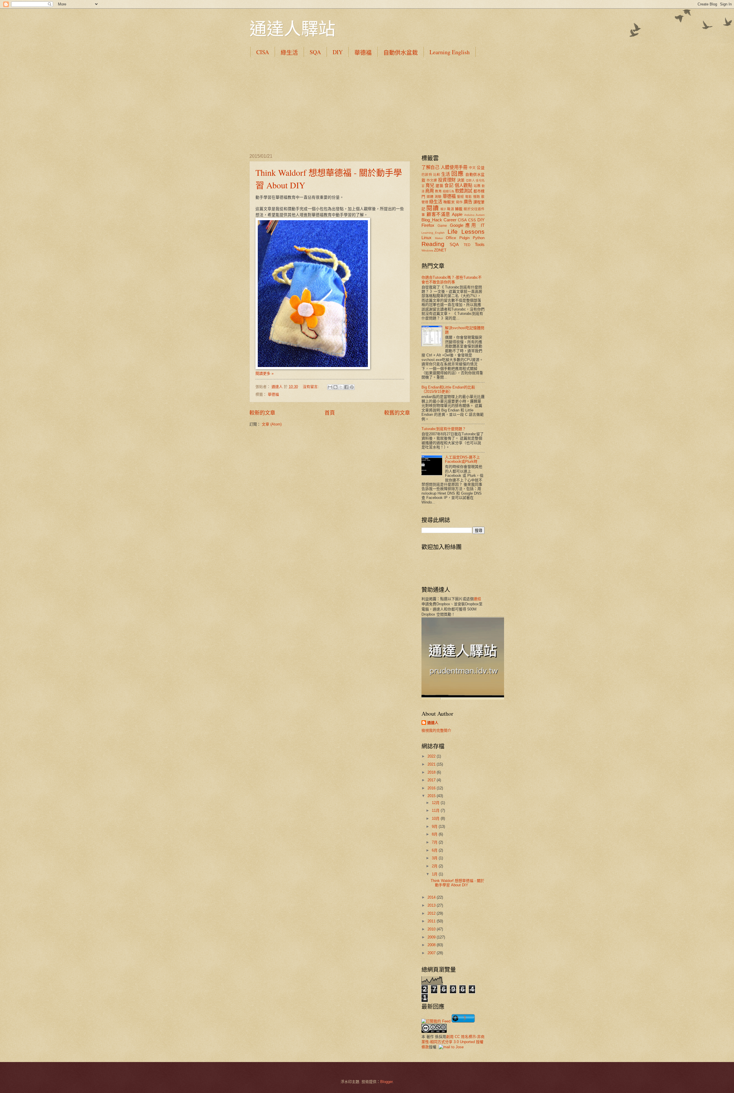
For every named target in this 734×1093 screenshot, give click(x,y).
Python (479, 238)
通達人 (432, 723)
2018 (432, 772)
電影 (468, 196)
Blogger (386, 1082)
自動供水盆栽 (400, 52)
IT (483, 225)
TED (467, 245)
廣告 (468, 201)
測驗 (438, 196)
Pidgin (464, 238)
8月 (435, 834)
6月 (435, 850)
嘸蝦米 (448, 202)
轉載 (458, 209)
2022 (432, 756)
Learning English (450, 52)
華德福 (363, 52)
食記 (448, 185)
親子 (443, 209)
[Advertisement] (367, 105)
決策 (461, 180)
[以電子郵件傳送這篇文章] (330, 387)
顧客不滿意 (438, 214)
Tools (480, 244)
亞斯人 (470, 180)
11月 (436, 810)
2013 (432, 905)
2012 (432, 913)
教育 (438, 191)
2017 (432, 780)
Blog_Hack (431, 219)
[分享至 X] (341, 387)
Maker (439, 238)
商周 (429, 190)
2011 (432, 921)
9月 (435, 826)
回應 (457, 173)
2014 (432, 897)
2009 (432, 937)
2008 (432, 945)
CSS (472, 220)
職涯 (450, 209)
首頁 (330, 413)
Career (450, 219)
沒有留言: (311, 386)
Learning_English (433, 232)
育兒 (429, 185)
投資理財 (447, 179)
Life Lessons (466, 231)
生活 (445, 174)
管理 (424, 202)
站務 (477, 186)
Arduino (469, 214)
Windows (427, 250)
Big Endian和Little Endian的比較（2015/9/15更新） (448, 389)
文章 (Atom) (272, 424)
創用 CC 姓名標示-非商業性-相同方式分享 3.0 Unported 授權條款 (453, 1042)
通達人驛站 (292, 28)
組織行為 (448, 191)
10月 (436, 818)
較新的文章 (262, 413)
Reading (432, 244)
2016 (432, 788)
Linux (426, 237)
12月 (436, 803)
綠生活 (289, 52)
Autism (480, 214)
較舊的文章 (397, 413)
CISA (262, 52)
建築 (439, 186)
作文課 (432, 180)
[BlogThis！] (335, 387)
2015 (432, 796)
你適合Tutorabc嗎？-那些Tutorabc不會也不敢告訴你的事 (451, 279)
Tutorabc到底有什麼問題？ (443, 429)
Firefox (427, 225)
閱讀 (432, 208)
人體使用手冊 (454, 167)
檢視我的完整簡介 (436, 730)
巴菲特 (426, 174)
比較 (436, 174)
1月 (435, 874)
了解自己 (430, 167)
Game (442, 225)
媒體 (430, 196)
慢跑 (476, 196)
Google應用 (464, 225)
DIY (338, 52)
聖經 (460, 196)
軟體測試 (463, 190)
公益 (481, 167)
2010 (432, 929)
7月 (435, 842)
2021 (432, 764)
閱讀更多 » (264, 373)
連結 (477, 599)
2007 (432, 953)
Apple (457, 214)
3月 (435, 858)
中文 (472, 167)
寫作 (459, 202)
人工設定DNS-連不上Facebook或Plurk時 (462, 459)
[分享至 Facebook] (346, 387)
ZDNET (440, 250)
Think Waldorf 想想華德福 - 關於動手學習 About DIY (457, 883)
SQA (315, 52)
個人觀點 (464, 185)
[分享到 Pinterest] (352, 387)
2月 (435, 866)
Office (451, 238)
